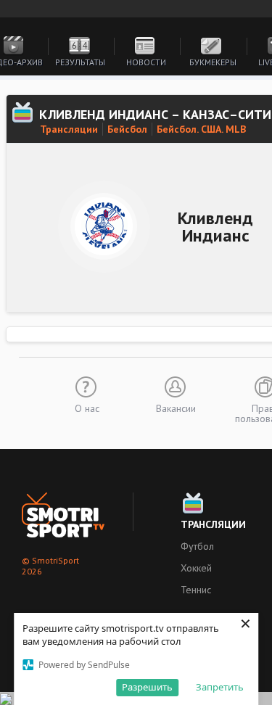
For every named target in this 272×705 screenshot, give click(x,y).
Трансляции (69, 129)
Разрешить (147, 686)
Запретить (220, 686)
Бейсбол (127, 129)
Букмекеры (212, 62)
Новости (146, 62)
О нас (87, 407)
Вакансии (176, 407)
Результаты (80, 62)
